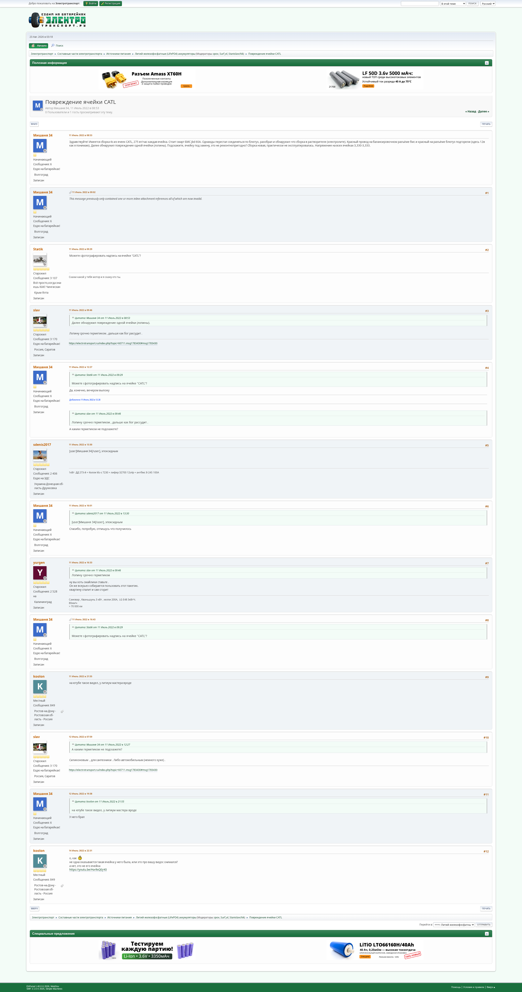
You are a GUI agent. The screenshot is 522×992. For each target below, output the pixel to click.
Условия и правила (473, 987)
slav (36, 310)
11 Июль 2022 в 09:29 (80, 249)
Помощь (456, 987)
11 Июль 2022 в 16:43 (83, 619)
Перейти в (425, 924)
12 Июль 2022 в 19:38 (80, 793)
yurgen (39, 562)
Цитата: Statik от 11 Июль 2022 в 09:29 (99, 375)
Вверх (34, 908)
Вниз (34, 123)
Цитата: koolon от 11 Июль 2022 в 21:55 (99, 801)
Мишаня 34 (42, 135)
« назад (470, 111)
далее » (483, 111)
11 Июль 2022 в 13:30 (80, 444)
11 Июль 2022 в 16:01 (80, 505)
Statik (38, 249)
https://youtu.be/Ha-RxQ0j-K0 (88, 869)
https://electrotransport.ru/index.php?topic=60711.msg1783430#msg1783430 (113, 343)
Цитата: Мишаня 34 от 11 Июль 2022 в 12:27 (102, 744)
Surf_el (223, 53)
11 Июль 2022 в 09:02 (83, 192)
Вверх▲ (491, 987)
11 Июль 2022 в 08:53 (80, 135)
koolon (39, 676)
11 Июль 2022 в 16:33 (80, 562)
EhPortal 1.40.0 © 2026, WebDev (43, 986)
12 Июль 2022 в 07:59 (80, 736)
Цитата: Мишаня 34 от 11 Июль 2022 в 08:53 (102, 318)
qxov (215, 53)
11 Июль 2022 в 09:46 (80, 310)
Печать (486, 123)
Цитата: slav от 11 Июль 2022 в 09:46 (98, 413)
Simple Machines (54, 989)
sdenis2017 (42, 444)
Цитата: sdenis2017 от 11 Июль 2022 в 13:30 (102, 513)
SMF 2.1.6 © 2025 (35, 989)
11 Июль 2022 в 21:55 (80, 676)
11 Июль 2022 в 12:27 (80, 366)
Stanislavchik (236, 53)
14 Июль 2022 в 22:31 (80, 850)
